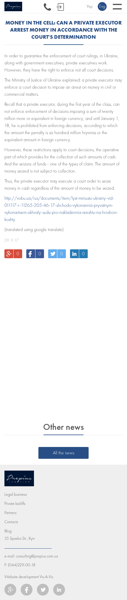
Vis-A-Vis (46, 576)
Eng (102, 6)
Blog (8, 531)
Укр (89, 6)
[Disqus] (63, 338)
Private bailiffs (14, 503)
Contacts (11, 521)
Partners (10, 512)
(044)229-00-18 (21, 565)
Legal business (15, 494)
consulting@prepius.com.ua (37, 556)
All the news (63, 453)
